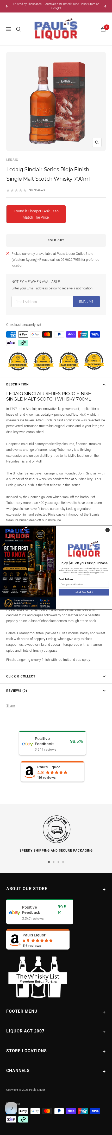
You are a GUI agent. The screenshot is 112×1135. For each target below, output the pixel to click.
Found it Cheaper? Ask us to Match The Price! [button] (36, 214)
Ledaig (12, 160)
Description (17, 384)
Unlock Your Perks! (84, 592)
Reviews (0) (16, 691)
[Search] (18, 29)
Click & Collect (20, 676)
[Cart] (103, 29)
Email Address (66, 579)
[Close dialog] (107, 530)
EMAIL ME (86, 301)
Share (10, 705)
